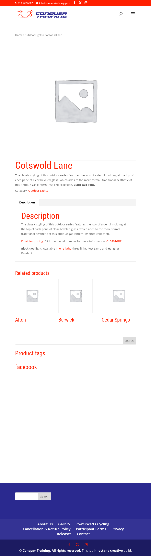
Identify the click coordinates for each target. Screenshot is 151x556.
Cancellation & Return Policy (47, 529)
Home (18, 35)
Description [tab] (27, 202)
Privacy (117, 529)
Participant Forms (91, 529)
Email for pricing (32, 241)
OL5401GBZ (114, 241)
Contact (83, 533)
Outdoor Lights (33, 35)
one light (65, 248)
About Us (45, 524)
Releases (64, 533)
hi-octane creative (108, 550)
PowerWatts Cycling (92, 524)
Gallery (64, 524)
